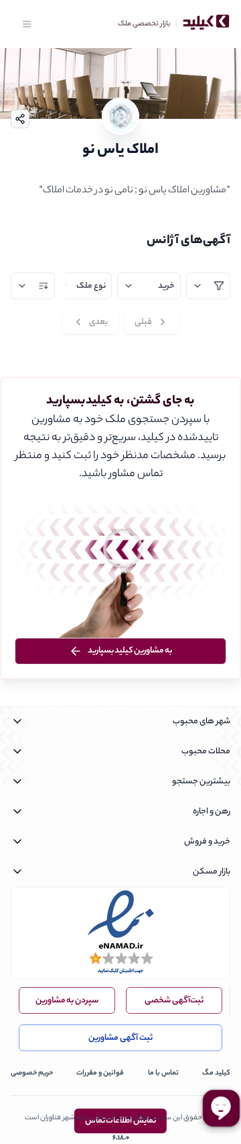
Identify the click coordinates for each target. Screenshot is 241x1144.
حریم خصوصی (32, 1073)
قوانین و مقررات (100, 1073)
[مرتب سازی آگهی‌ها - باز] (33, 285)
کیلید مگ (216, 1073)
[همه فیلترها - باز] (208, 285)
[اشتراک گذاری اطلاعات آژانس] (20, 119)
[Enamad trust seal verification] (120, 933)
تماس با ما (163, 1073)
